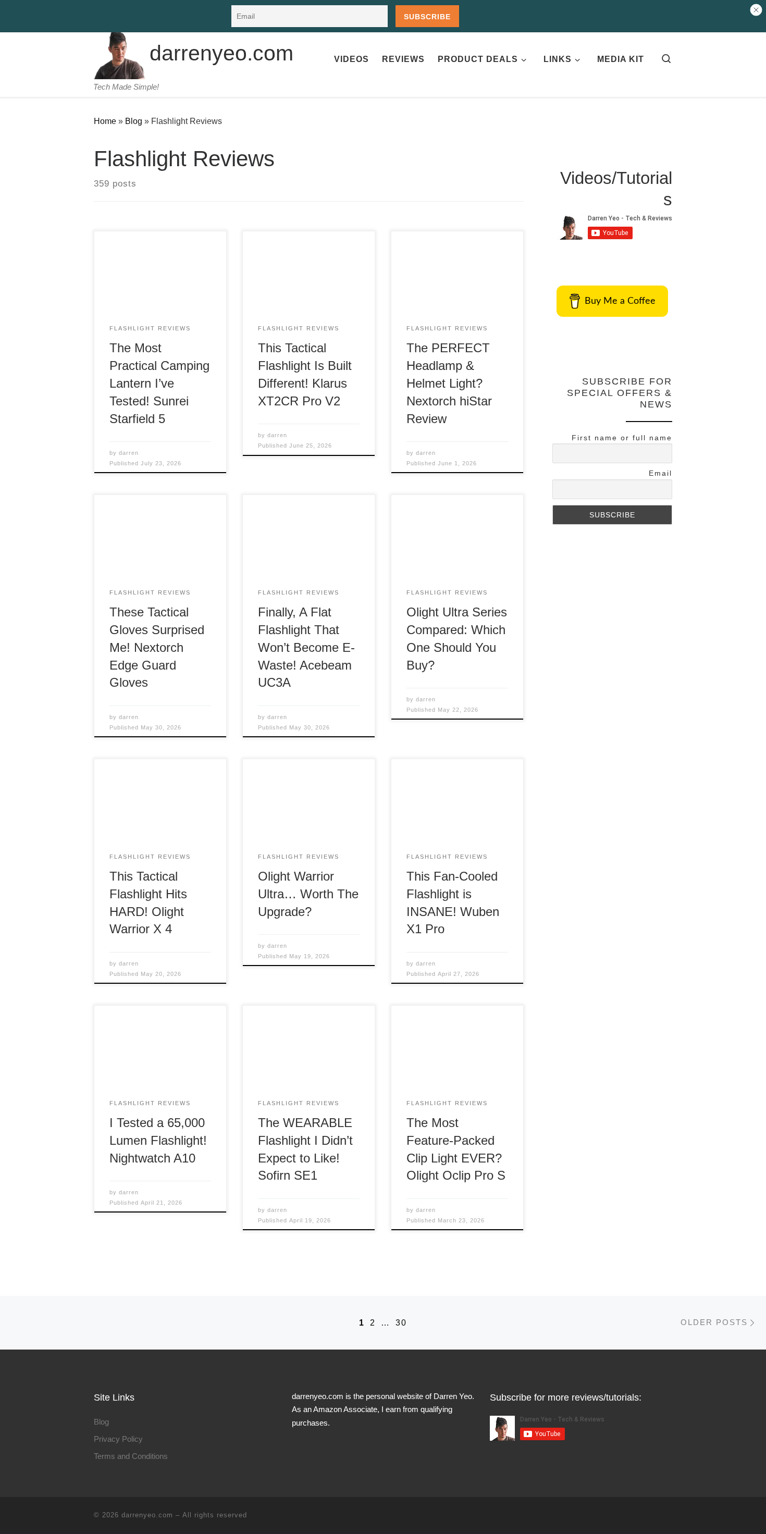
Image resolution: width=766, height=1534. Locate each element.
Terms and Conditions (131, 1456)
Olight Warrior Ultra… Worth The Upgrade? (308, 894)
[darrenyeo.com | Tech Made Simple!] (120, 52)
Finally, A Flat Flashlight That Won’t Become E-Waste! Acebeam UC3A (306, 647)
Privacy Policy (118, 1438)
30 (401, 1322)
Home (105, 121)
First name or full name (622, 438)
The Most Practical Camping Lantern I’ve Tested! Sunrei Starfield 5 (159, 383)
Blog (133, 121)
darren (129, 453)
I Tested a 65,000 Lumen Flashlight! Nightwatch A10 (158, 1140)
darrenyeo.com (147, 1515)
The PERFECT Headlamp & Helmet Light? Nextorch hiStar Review (449, 383)
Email (660, 473)
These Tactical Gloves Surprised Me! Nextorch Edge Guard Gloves (156, 647)
